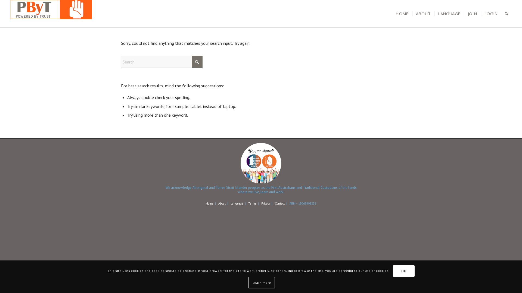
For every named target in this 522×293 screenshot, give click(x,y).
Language (237, 203)
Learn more (262, 282)
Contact (280, 203)
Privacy (265, 203)
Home (209, 203)
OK (403, 271)
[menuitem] (402, 13)
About (222, 203)
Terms (252, 203)
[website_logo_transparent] (51, 13)
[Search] (506, 13)
